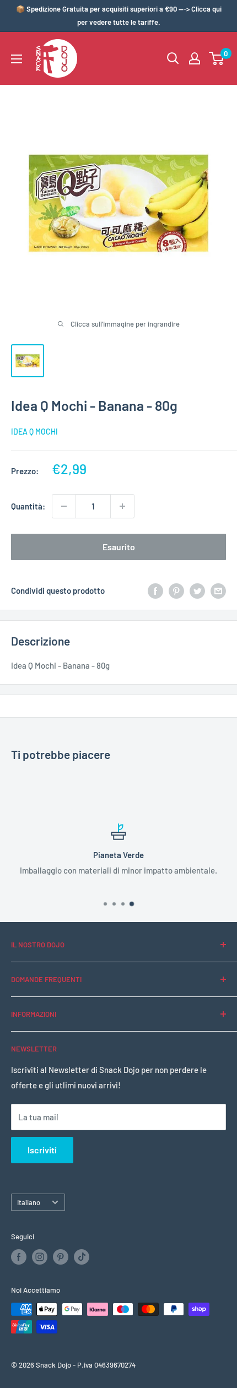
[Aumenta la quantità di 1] (122, 506)
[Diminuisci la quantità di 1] (64, 506)
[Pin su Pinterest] (176, 590)
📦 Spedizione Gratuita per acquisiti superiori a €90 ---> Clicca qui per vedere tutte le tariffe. (119, 15)
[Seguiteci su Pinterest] (60, 1257)
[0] (217, 58)
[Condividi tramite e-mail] (218, 590)
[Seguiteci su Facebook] (18, 1257)
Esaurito (119, 546)
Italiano (28, 1202)
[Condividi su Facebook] (155, 590)
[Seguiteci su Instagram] (39, 1257)
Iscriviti (42, 1150)
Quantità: (28, 506)
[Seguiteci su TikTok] (81, 1257)
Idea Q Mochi (34, 431)
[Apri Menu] (16, 59)
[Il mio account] (194, 58)
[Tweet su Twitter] (197, 590)
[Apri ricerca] (173, 58)
